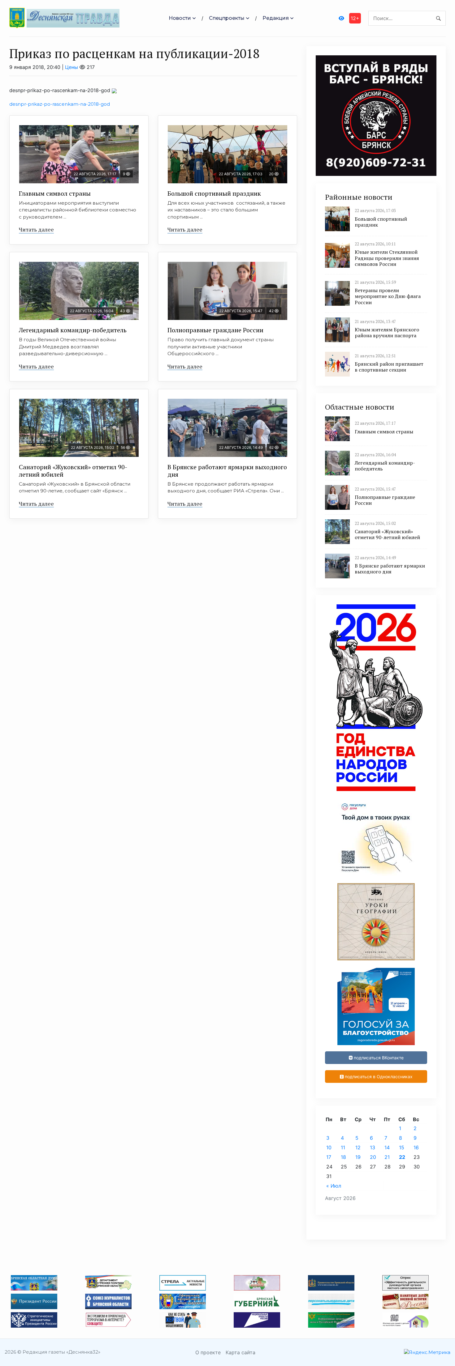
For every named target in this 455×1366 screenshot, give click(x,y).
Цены (71, 67)
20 (373, 1157)
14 (387, 1147)
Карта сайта (240, 1352)
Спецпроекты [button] (227, 18)
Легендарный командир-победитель (73, 330)
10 (329, 1147)
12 (358, 1147)
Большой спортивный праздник (214, 193)
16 (416, 1147)
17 (328, 1157)
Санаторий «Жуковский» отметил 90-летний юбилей (73, 471)
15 (401, 1147)
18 (343, 1157)
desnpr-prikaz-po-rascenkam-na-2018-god (59, 104)
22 (402, 1157)
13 (372, 1147)
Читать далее (36, 229)
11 (343, 1147)
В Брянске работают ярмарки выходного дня (227, 471)
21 (387, 1157)
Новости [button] (180, 18)
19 (358, 1157)
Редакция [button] (275, 18)
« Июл (333, 1186)
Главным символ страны (55, 193)
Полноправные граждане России (215, 330)
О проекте (208, 1352)
